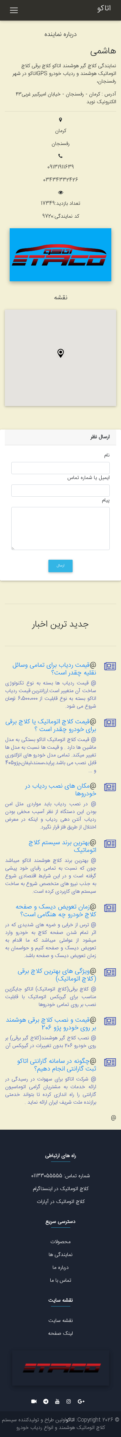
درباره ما (61, 1267)
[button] (61, 353)
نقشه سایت (60, 1320)
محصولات (60, 1242)
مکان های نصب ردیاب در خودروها (60, 790)
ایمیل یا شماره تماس (88, 478)
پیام (106, 500)
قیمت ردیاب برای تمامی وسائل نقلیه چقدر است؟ (54, 669)
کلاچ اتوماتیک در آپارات (61, 1202)
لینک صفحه (60, 1333)
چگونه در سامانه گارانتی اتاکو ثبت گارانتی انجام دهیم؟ (56, 1065)
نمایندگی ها (61, 1255)
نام (107, 455)
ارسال (61, 566)
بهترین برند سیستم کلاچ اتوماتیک (62, 846)
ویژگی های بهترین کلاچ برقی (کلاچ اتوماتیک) (57, 975)
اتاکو (104, 8)
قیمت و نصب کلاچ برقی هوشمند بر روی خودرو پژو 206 (51, 1024)
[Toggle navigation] (14, 10)
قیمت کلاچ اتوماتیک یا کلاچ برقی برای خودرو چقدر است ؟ (50, 726)
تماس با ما (60, 1280)
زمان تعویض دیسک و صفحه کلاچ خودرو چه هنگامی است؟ (55, 911)
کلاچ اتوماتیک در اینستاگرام (60, 1189)
